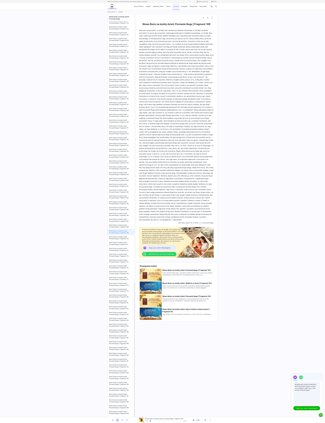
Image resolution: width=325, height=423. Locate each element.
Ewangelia (184, 6)
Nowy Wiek (203, 6)
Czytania (176, 6)
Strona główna (112, 12)
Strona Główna (138, 6)
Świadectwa (193, 6)
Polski (214, 1)
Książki (148, 6)
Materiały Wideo (158, 6)
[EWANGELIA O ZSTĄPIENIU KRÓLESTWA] (112, 6)
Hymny (168, 6)
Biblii (155, 165)
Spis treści (143, 18)
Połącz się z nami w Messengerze (307, 408)
